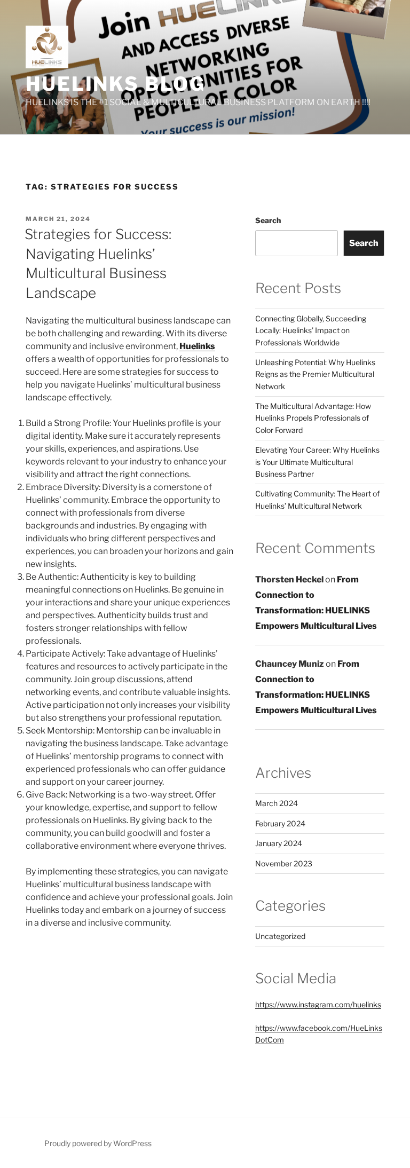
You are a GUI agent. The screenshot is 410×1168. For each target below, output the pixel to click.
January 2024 (278, 843)
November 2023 (283, 863)
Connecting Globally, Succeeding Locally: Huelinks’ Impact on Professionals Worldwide (310, 330)
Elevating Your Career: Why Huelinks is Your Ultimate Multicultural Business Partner (317, 461)
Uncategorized (280, 936)
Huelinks (197, 346)
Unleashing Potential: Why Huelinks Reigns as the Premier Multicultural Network (315, 374)
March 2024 (276, 803)
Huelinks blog (115, 84)
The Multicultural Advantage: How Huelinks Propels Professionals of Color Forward (313, 418)
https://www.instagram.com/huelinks (318, 1004)
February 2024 (280, 823)
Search (268, 220)
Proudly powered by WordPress (98, 1143)
